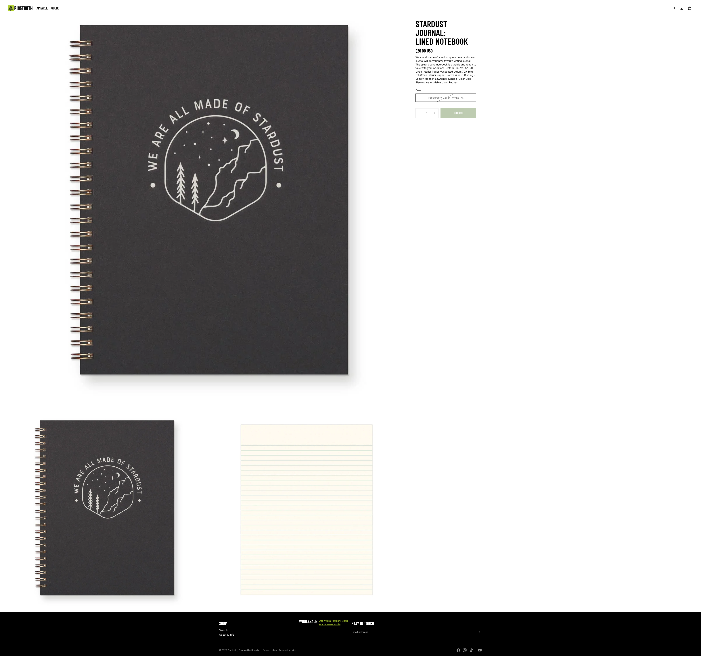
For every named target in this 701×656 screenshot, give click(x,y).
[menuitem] (42, 8)
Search (223, 630)
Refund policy (270, 650)
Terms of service (287, 650)
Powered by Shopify (248, 650)
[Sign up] (479, 632)
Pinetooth (232, 650)
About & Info (226, 634)
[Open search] (674, 8)
